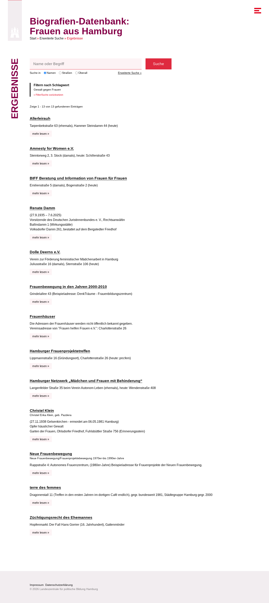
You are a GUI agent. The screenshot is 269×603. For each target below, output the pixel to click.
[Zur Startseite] (14, 32)
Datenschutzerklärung (59, 584)
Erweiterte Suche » (130, 72)
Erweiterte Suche (52, 38)
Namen (51, 72)
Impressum (37, 584)
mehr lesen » (40, 133)
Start (33, 38)
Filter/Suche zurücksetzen (49, 94)
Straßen (67, 72)
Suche (158, 64)
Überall (82, 72)
